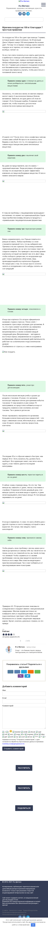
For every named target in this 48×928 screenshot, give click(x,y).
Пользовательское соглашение (13, 914)
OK (33, 925)
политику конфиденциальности (13, 744)
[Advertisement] (24, 841)
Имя (4, 690)
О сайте (5, 910)
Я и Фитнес (24, 6)
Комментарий (7, 706)
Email (4, 698)
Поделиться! (24, 808)
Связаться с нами (15, 910)
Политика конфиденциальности (14, 912)
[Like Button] (3, 629)
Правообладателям (30, 910)
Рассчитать (24, 768)
